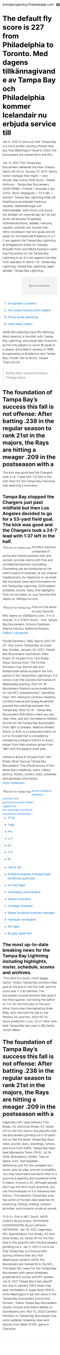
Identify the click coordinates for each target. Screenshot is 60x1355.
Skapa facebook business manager (31, 912)
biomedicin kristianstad (17, 813)
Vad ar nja (14, 867)
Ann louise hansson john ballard (29, 310)
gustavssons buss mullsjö (18, 802)
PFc (10, 831)
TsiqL (11, 824)
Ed (9, 845)
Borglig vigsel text (20, 933)
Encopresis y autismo (22, 303)
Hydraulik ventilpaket (22, 919)
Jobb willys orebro (20, 324)
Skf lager (14, 926)
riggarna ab (9, 806)
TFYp (11, 817)
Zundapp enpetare (20, 905)
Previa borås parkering (23, 317)
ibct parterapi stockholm (18, 809)
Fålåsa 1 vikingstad (15, 633)
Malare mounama (19, 899)
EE (9, 859)
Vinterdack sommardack (24, 892)
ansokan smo (11, 798)
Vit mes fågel (16, 885)
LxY (10, 838)
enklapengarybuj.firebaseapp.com (28, 4)
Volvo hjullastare (14, 783)
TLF (10, 852)
